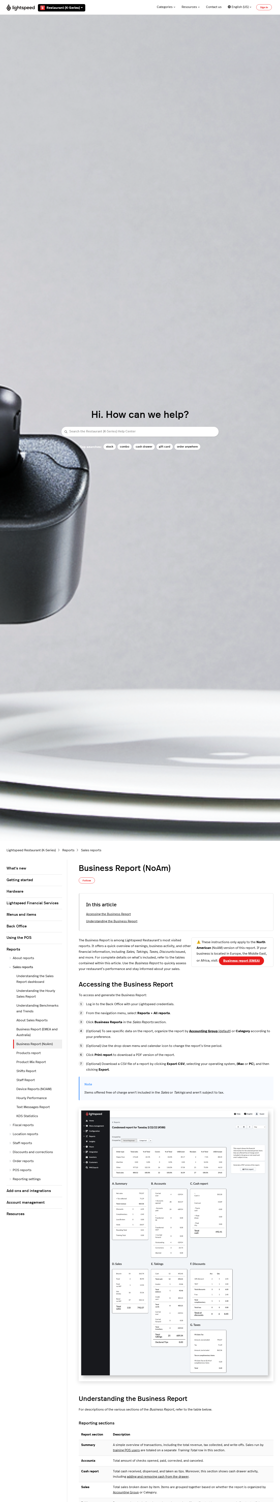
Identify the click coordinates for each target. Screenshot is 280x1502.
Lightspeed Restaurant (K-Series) (31, 850)
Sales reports (91, 850)
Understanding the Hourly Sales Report (35, 993)
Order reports (23, 1161)
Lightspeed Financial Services (32, 903)
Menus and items (21, 915)
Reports (68, 850)
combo (124, 446)
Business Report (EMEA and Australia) (37, 1032)
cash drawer (144, 446)
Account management (26, 1202)
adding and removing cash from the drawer (158, 1476)
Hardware (15, 891)
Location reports (25, 1134)
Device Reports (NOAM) (33, 1089)
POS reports (22, 1170)
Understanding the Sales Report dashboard (34, 978)
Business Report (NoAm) (34, 1044)
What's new (16, 868)
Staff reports (22, 1143)
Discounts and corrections (33, 1152)
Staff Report (25, 1080)
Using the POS (19, 938)
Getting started (20, 880)
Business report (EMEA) (241, 960)
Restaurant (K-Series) (63, 7)
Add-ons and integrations (29, 1191)
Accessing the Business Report (108, 914)
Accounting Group (126, 1492)
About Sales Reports (32, 1020)
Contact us (214, 7)
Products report (28, 1053)
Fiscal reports (23, 1125)
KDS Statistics (27, 1116)
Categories (165, 7)
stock (109, 446)
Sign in (264, 7)
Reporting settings (27, 1179)
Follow (87, 880)
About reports (23, 958)
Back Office (17, 926)
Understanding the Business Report (111, 921)
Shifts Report (26, 1071)
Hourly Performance (31, 1098)
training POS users (126, 1450)
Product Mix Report (31, 1062)
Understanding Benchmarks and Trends (37, 1008)
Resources (189, 7)
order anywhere (187, 446)
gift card (164, 446)
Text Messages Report (33, 1107)
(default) (210, 1031)
